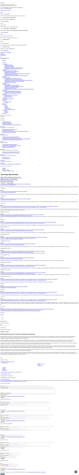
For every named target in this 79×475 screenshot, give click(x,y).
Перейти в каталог (3, 361)
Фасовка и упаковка (6, 84)
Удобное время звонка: (4, 394)
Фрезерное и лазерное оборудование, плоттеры (11, 151)
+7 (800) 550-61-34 (3, 52)
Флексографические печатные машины (12, 71)
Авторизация (2, 10)
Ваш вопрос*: (3, 409)
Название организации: (4, 426)
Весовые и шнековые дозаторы (10, 88)
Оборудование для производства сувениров (11, 152)
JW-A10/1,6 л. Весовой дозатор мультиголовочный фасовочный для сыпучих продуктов (16, 230)
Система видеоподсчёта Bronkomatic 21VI (8, 199)
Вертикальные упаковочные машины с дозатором (14, 86)
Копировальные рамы (9, 64)
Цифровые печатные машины (10, 72)
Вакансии (6, 112)
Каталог (4, 62)
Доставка (6, 107)
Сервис (4, 100)
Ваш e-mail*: (2, 403)
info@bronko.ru (6, 21)
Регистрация (8, 10)
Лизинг (6, 105)
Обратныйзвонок (39, 364)
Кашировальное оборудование (10, 82)
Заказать (1, 190)
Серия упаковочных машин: (5, 329)
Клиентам (4, 104)
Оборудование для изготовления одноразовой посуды (15, 81)
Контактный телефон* (4, 464)
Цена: (1, 324)
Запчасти (6, 102)
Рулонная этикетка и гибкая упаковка (9, 70)
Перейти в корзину (10, 361)
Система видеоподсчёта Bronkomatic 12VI (8, 184)
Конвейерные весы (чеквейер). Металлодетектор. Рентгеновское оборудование (19, 89)
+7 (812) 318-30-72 (11, 372)
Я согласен (13, 396)
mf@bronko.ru (5, 32)
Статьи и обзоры (8, 108)
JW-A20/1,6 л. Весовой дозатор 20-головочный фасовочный (11, 258)
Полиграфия (5, 63)
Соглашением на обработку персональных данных (16, 469)
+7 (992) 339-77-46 (3, 375)
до (5, 325)
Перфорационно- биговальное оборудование (13, 68)
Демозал (6, 106)
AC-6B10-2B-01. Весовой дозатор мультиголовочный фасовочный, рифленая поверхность (17, 252)
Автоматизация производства (8, 98)
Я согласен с (13, 469)
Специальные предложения (10, 109)
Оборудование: (3, 419)
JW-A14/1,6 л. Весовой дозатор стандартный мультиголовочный (12, 244)
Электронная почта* (4, 465)
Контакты (4, 113)
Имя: (1, 386)
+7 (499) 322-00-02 (19, 7)
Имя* (1, 463)
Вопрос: (2, 434)
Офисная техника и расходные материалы (10, 94)
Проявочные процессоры (9, 66)
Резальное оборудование (9, 65)
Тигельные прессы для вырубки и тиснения (13, 78)
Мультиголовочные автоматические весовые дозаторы (10, 177)
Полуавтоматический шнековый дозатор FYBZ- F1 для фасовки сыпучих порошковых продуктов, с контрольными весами (23, 293)
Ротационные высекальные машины (11, 74)
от (0, 325)
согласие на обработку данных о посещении (37, 472)
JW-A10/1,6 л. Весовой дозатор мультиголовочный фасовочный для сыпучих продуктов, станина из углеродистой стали (22, 223)
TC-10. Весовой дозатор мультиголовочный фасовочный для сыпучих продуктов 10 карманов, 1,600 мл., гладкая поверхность (23, 207)
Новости (6, 111)
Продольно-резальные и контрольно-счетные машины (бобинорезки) (17, 73)
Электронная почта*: (4, 388)
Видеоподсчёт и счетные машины (6, 180)
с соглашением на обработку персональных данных (15, 396)
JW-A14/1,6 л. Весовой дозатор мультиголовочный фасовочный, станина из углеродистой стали (18, 238)
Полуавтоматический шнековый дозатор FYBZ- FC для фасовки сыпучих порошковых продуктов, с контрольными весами (23, 300)
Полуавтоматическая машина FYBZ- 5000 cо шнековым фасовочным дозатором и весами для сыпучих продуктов (21, 309)
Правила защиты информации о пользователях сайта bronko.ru (11, 380)
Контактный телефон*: (4, 387)
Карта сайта (5, 370)
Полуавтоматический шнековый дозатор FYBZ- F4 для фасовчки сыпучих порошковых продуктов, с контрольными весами (23, 280)
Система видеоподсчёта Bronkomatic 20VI (8, 192)
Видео (4, 103)
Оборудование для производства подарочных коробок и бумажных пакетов (18, 80)
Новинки (4, 60)
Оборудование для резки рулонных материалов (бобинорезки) (16, 75)
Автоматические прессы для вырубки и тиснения (14, 79)
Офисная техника (8, 95)
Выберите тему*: (3, 395)
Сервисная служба (8, 101)
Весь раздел (5, 69)
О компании (5, 110)
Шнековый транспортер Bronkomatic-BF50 (8, 287)
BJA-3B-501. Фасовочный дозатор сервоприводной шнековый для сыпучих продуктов (16, 215)
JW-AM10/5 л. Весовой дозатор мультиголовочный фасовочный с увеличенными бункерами (17, 266)
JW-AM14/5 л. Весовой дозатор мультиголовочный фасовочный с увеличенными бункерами (17, 273)
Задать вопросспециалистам (3, 55)
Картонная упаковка (6, 77)
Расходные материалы (9, 96)
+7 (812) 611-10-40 (12, 7)
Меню (8, 58)
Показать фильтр (3, 321)
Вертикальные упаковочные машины (11, 87)
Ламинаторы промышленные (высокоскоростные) (14, 67)
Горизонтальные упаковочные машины (12, 85)
